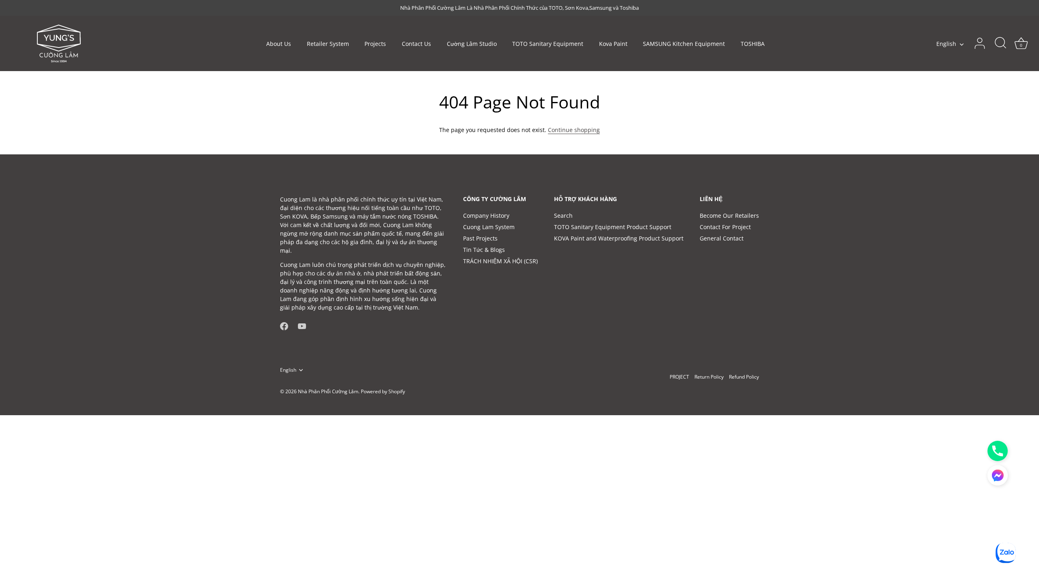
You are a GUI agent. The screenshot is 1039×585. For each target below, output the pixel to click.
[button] (997, 475)
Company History (486, 215)
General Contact (722, 238)
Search (563, 215)
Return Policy (709, 376)
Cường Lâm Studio (472, 44)
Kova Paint (613, 44)
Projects (375, 44)
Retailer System (328, 44)
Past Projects (480, 238)
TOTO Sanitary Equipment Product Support (612, 227)
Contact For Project (725, 227)
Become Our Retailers (729, 215)
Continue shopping (574, 130)
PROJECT (679, 376)
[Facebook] (284, 325)
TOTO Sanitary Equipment (547, 44)
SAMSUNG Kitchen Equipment (684, 44)
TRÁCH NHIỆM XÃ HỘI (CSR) (500, 261)
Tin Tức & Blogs (484, 250)
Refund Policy (744, 376)
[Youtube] (302, 325)
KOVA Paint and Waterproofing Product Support (618, 238)
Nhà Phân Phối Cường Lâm (328, 391)
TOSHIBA (753, 44)
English (946, 44)
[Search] (1000, 43)
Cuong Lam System (489, 227)
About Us (278, 44)
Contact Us (416, 44)
